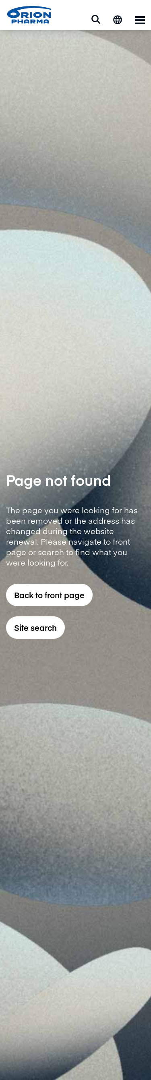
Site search (35, 627)
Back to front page (49, 594)
